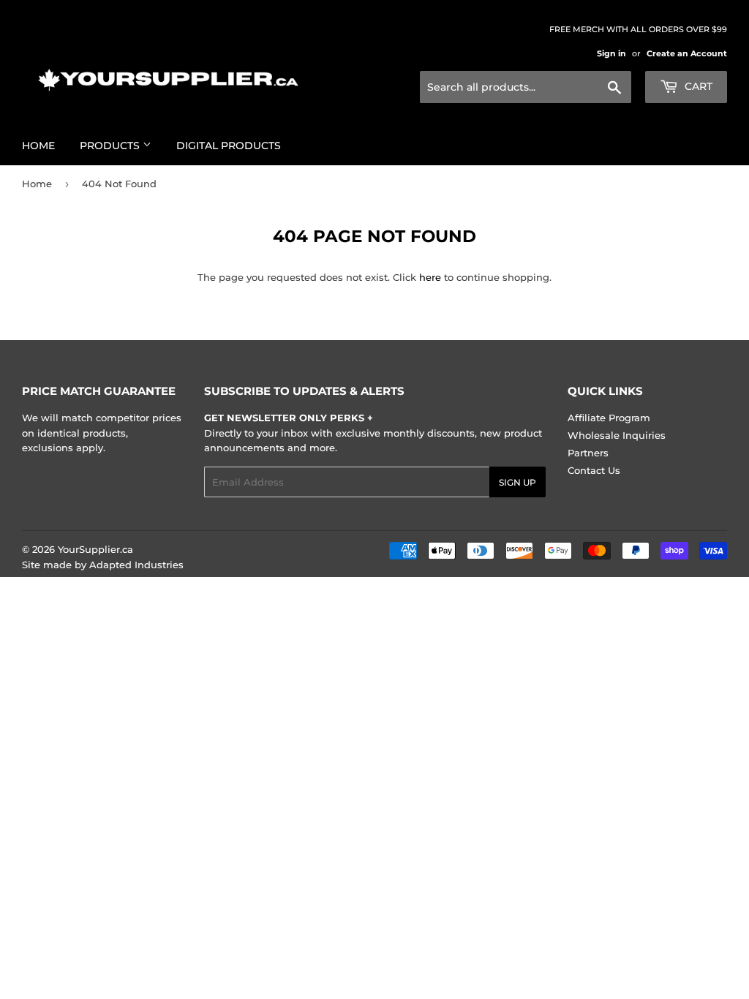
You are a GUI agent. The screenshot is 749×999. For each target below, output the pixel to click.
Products (111, 145)
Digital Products (228, 145)
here (430, 277)
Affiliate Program (609, 417)
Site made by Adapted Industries (103, 564)
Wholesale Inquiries (617, 435)
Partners (588, 453)
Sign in (611, 53)
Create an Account (687, 53)
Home (38, 145)
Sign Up (517, 482)
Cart (697, 86)
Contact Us (594, 470)
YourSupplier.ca (95, 549)
